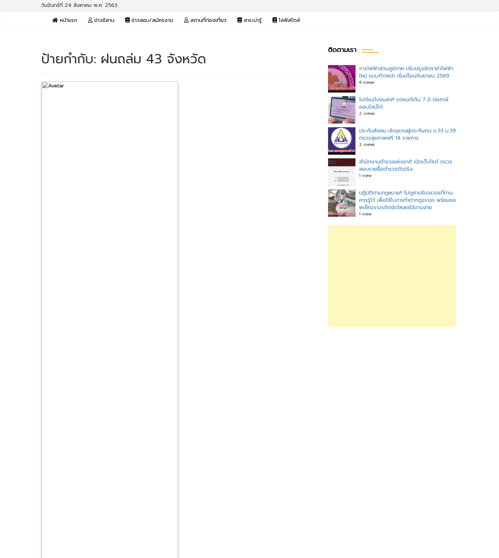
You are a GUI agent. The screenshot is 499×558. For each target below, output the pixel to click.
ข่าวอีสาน (103, 20)
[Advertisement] (392, 276)
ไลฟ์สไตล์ (288, 20)
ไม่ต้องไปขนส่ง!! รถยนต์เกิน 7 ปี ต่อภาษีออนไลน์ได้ (404, 103)
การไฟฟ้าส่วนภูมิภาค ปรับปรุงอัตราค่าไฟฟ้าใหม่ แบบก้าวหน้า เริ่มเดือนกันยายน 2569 (406, 72)
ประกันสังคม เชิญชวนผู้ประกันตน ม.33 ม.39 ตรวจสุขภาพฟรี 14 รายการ (407, 134)
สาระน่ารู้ (252, 20)
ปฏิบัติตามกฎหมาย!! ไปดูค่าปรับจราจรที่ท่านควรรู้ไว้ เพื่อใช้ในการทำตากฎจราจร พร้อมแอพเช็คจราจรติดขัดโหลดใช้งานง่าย (407, 200)
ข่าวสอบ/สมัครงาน (151, 20)
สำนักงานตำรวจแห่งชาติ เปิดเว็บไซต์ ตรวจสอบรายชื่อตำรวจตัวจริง (405, 165)
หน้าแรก (67, 20)
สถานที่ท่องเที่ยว (207, 20)
